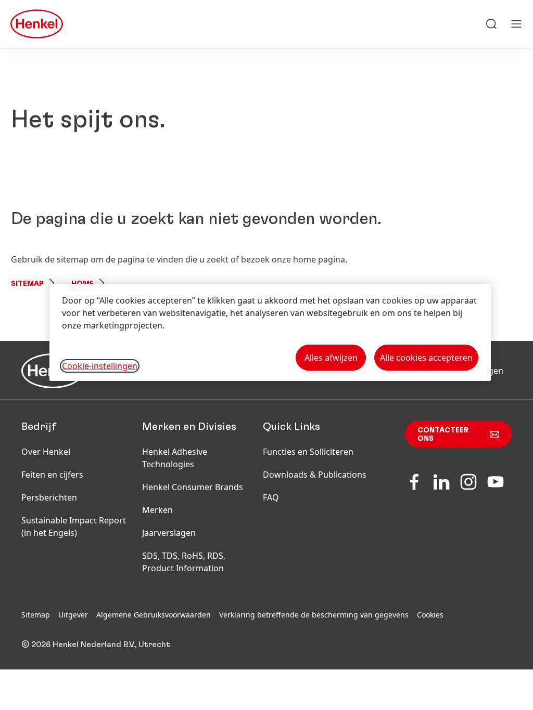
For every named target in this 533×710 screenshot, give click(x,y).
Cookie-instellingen (99, 366)
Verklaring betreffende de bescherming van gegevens (314, 615)
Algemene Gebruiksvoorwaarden (153, 615)
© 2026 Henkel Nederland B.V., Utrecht (95, 644)
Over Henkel (45, 451)
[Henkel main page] (36, 24)
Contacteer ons (442, 434)
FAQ (271, 497)
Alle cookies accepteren (426, 357)
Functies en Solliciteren (308, 451)
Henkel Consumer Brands (192, 487)
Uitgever (73, 615)
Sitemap (27, 283)
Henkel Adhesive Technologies (174, 458)
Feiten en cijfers (52, 474)
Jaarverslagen (169, 532)
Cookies (430, 615)
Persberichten (49, 497)
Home (82, 283)
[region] (270, 332)
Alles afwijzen (331, 357)
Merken (157, 510)
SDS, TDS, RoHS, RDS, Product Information (183, 562)
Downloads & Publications (314, 474)
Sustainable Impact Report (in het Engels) (73, 526)
